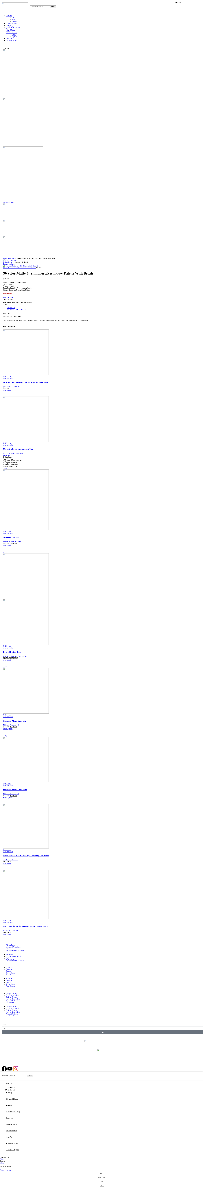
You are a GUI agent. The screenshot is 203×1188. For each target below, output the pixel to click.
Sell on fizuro (10, 973)
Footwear (15, 453)
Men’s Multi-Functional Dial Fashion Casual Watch (25, 926)
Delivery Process (11, 997)
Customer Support (12, 993)
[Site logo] (15, 10)
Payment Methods (12, 1001)
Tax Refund (10, 1003)
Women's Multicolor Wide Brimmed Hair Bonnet (19, 268)
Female (14, 21)
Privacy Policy (11, 945)
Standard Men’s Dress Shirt (15, 721)
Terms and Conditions (13, 947)
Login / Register (13, 1150)
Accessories (7, 386)
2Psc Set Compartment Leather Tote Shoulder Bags (25, 382)
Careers (8, 971)
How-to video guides (13, 999)
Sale (19, 541)
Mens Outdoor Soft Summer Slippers (19, 449)
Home (5, 258)
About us (9, 967)
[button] (7, 390)
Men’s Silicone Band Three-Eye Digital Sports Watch (26, 856)
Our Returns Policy (12, 995)
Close (2, 1159)
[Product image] (26, 644)
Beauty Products (26, 302)
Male (13, 19)
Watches (15, 860)
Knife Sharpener (9, 262)
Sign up (14, 37)
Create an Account (6, 1170)
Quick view (7, 376)
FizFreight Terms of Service (15, 951)
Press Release (10, 975)
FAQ (7, 949)
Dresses (20, 656)
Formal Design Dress (12, 652)
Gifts (21, 453)
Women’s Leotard (11, 537)
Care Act (9, 969)
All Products (12, 258)
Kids (13, 17)
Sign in (14, 35)
